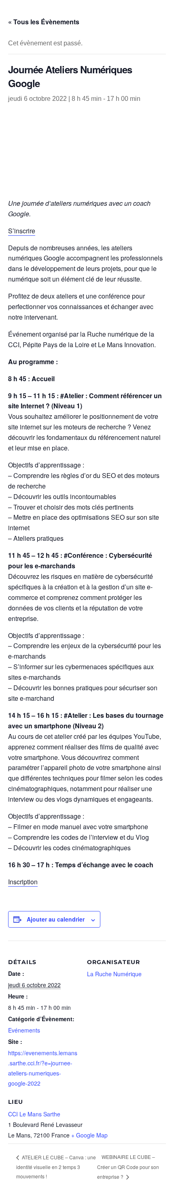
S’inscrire (21, 230)
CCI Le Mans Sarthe (34, 1114)
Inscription (23, 881)
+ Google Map (89, 1135)
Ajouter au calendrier (56, 919)
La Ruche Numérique (114, 974)
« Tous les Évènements (43, 21)
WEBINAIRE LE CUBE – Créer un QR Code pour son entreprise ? (128, 1166)
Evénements (24, 1030)
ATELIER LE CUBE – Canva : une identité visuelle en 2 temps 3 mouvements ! (56, 1167)
